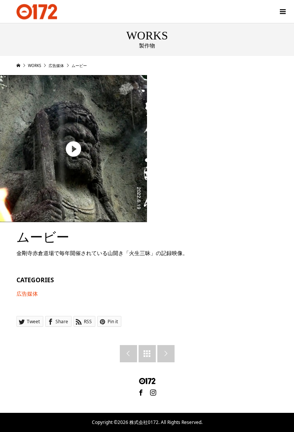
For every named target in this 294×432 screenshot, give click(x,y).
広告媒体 (27, 293)
